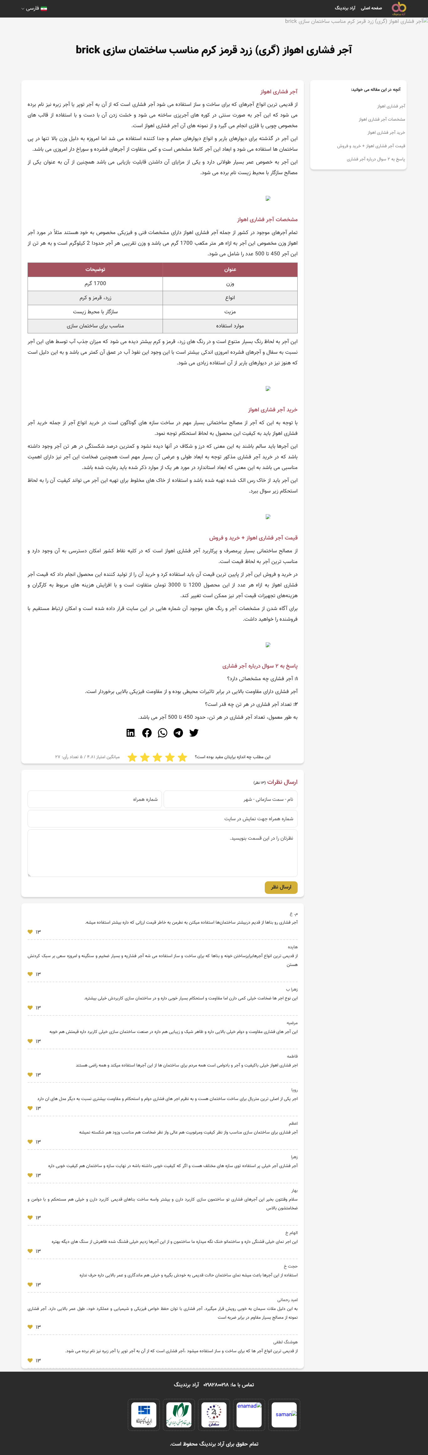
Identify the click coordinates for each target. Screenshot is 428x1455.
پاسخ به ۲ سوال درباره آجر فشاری (376, 159)
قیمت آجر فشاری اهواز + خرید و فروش (371, 146)
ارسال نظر (281, 887)
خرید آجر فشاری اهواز (386, 132)
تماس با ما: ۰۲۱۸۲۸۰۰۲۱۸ (229, 1385)
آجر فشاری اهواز (391, 106)
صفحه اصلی (371, 8)
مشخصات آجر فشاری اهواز (382, 119)
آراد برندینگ (345, 8)
